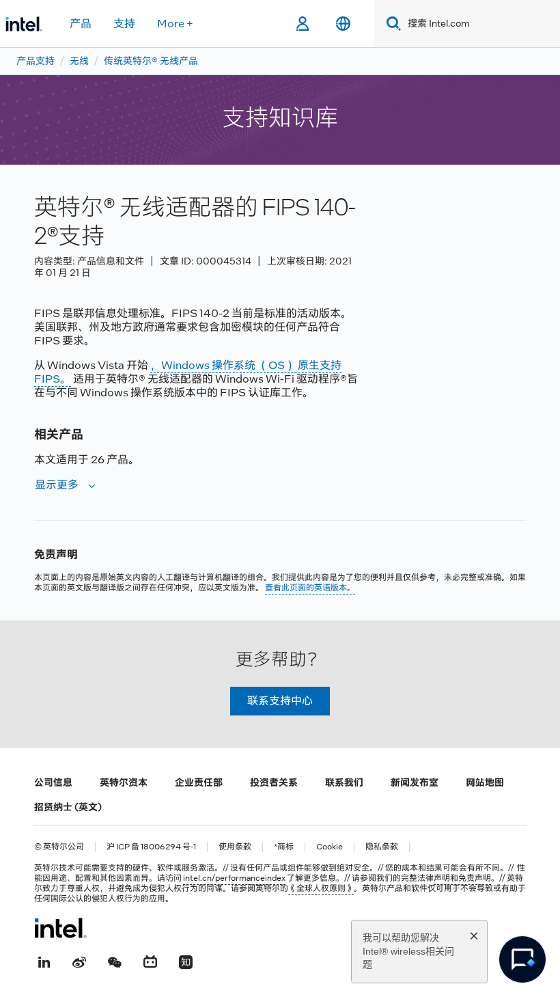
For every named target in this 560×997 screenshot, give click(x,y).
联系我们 (344, 782)
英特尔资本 (124, 782)
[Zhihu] (185, 961)
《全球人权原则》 (321, 888)
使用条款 (235, 847)
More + (175, 23)
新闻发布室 (414, 782)
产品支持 (35, 61)
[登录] (302, 24)
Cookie (329, 847)
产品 (81, 23)
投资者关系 (274, 782)
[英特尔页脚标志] (60, 928)
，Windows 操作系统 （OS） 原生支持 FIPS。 (187, 372)
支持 (124, 23)
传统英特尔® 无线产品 (151, 61)
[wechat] (114, 961)
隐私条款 (381, 847)
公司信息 (53, 782)
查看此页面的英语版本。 (310, 587)
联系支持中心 (280, 701)
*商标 (284, 847)
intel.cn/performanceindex (234, 878)
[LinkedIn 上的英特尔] (43, 961)
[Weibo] (79, 961)
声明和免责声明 (462, 878)
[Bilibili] (150, 961)
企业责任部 (199, 782)
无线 (79, 61)
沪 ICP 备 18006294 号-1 (151, 847)
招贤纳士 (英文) (68, 807)
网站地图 (485, 782)
